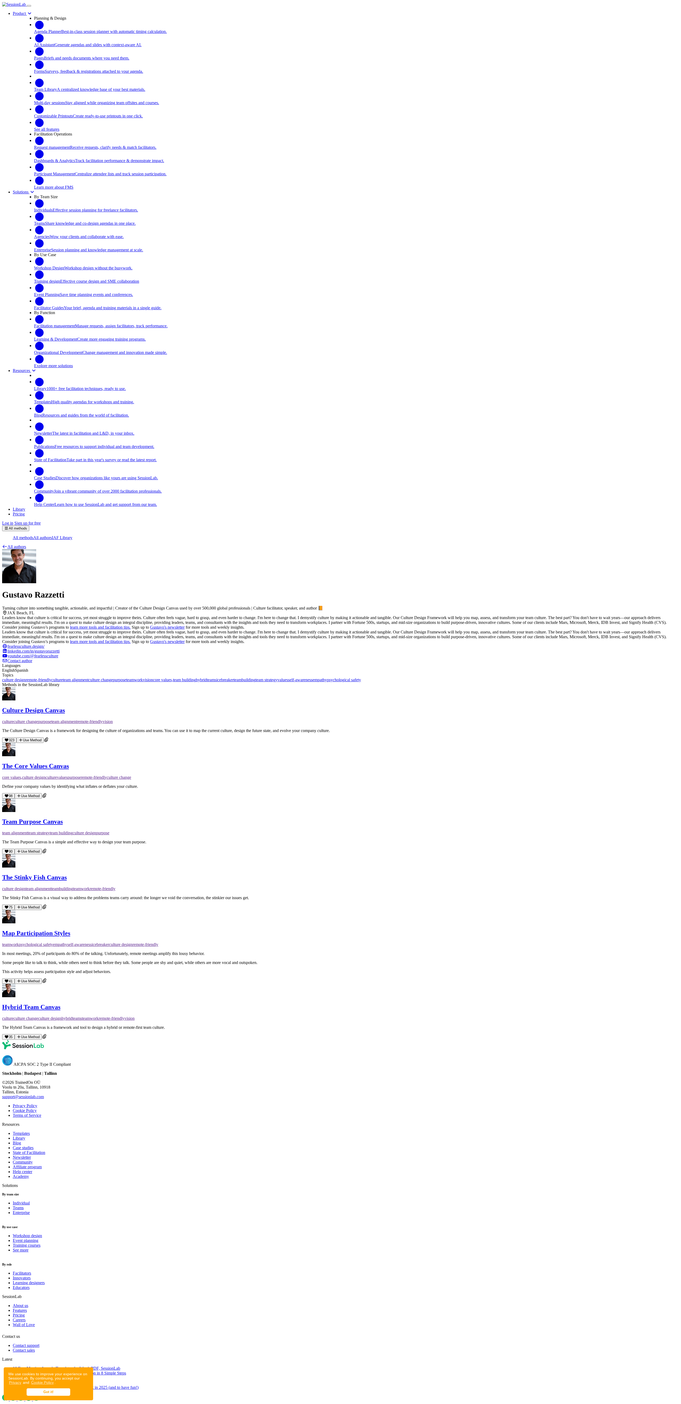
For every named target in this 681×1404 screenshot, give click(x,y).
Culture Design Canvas (33, 710)
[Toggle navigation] (29, 6)
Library (19, 1138)
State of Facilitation (29, 1152)
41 (11, 981)
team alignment (75, 680)
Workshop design (27, 1235)
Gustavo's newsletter (167, 627)
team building (184, 680)
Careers (19, 1320)
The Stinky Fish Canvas (34, 877)
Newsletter (22, 1157)
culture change (100, 680)
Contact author (19, 660)
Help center (22, 1171)
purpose (119, 680)
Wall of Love (24, 1324)
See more (20, 1250)
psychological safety (344, 680)
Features (20, 1310)
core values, (163, 680)
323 (11, 740)
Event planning (25, 1240)
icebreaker (225, 680)
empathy (320, 680)
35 (11, 1037)
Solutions (21, 192)
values (282, 680)
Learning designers (29, 1282)
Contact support (26, 1345)
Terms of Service (27, 1115)
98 (11, 796)
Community (23, 1162)
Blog (17, 1143)
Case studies (23, 1147)
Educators (21, 1287)
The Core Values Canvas (35, 766)
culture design (14, 680)
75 (11, 907)
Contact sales (24, 1350)
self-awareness (300, 680)
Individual (21, 1203)
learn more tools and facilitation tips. (100, 627)
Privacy (15, 1382)
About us (20, 1305)
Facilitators (22, 1273)
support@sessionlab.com (23, 1096)
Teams (18, 1208)
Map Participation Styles (36, 933)
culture (57, 680)
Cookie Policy (42, 1382)
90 (11, 851)
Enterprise (21, 1212)
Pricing (19, 1315)
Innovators (22, 1278)
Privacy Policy (25, 1105)
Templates (21, 1133)
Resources (22, 370)
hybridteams (206, 680)
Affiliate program (27, 1167)
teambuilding (244, 680)
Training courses (26, 1245)
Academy (21, 1176)
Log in (7, 523)
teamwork (134, 680)
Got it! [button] (48, 1392)
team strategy (266, 680)
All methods (23, 537)
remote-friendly (38, 680)
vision (148, 680)
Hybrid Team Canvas (31, 1007)
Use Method (32, 740)
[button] (14, 546)
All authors (42, 537)
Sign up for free (27, 523)
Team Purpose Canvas (32, 821)
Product (20, 13)
